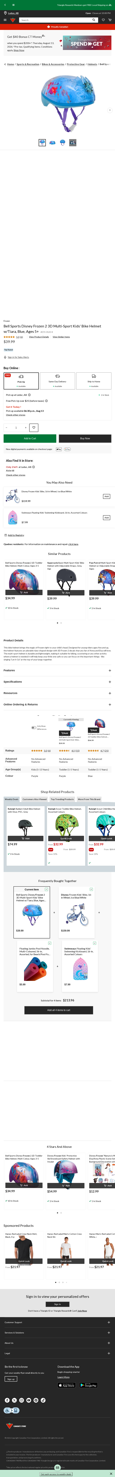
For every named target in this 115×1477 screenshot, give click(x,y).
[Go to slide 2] (52, 142)
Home (10, 64)
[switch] (35, 727)
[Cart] (109, 20)
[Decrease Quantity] (6, 428)
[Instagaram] (21, 1400)
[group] (55, 849)
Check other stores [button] (15, 415)
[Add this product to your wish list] (33, 428)
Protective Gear (76, 64)
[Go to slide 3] (62, 142)
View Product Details (39, 336)
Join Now (82, 1310)
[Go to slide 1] (42, 142)
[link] (14, 337)
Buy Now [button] (85, 438)
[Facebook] (7, 1400)
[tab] (21, 381)
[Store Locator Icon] (5, 13)
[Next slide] (109, 5)
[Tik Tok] (43, 1400)
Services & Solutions (14, 1332)
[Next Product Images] (110, 110)
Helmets (92, 64)
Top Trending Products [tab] (62, 799)
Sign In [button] (57, 1304)
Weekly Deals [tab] (11, 799)
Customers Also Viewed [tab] (35, 799)
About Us (9, 1343)
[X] (14, 1400)
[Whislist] (103, 20)
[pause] (13, 5)
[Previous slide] (5, 5)
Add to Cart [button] (30, 438)
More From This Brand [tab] (89, 799)
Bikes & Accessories (53, 64)
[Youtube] (28, 1400)
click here (73, 544)
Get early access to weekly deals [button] (56, 1474)
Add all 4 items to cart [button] (58, 1010)
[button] (94, 20)
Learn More (63, 1377)
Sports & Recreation (28, 64)
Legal (7, 1353)
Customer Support (13, 1322)
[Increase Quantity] (25, 428)
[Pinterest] (36, 1400)
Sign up (11, 1379)
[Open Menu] (5, 20)
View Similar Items (61, 336)
